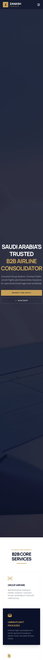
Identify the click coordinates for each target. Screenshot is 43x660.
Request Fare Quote (21, 293)
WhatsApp (23, 301)
